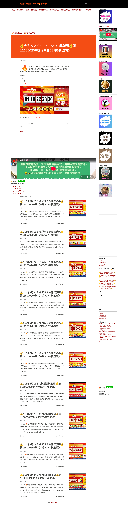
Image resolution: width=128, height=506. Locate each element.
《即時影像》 (88, 10)
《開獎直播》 (34, 10)
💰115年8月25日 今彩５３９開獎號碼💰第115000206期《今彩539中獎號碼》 (107, 277)
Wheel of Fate (17, 190)
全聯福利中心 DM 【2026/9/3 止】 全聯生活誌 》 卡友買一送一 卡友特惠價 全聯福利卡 (107, 331)
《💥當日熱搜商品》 (17, 33)
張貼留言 (22, 131)
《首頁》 (13, 10)
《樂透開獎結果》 (43, 10)
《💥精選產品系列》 (29, 33)
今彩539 (25, 123)
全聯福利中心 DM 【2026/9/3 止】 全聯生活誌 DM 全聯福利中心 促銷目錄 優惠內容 (107, 336)
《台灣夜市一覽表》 (77, 10)
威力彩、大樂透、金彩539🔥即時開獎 (33, 4)
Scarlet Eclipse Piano (20, 192)
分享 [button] (68, 123)
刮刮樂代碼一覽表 (103, 318)
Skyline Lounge (18, 193)
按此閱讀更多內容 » (60, 223)
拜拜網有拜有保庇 (103, 316)
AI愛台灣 (101, 313)
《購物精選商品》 (54, 10)
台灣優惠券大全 (102, 315)
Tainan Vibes (17, 188)
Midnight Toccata (18, 187)
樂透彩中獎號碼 (31, 123)
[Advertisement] (51, 21)
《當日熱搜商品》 (65, 10)
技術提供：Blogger (54, 502)
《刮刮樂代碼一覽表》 (23, 10)
